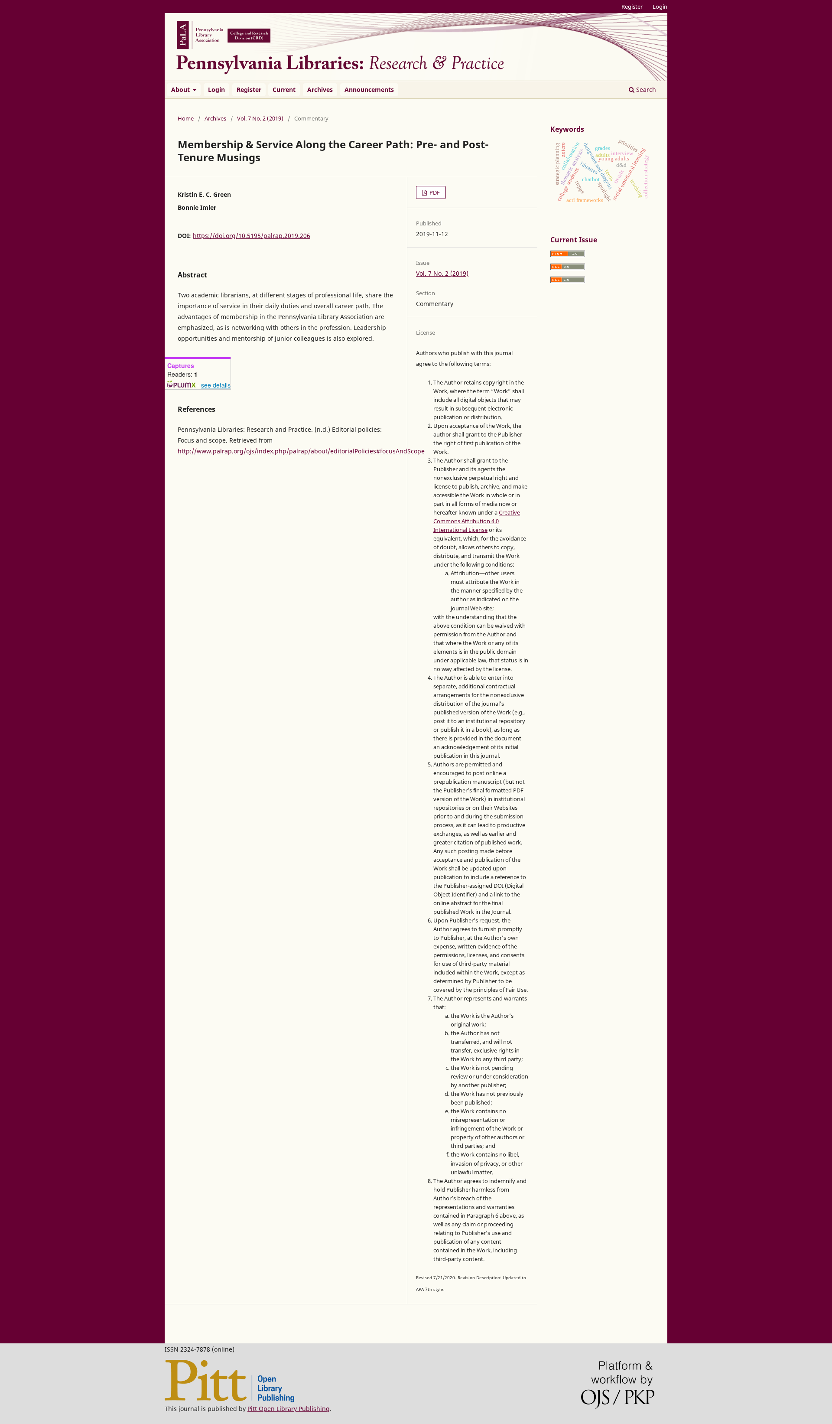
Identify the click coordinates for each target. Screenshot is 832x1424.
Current (284, 89)
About (181, 89)
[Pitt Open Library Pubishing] (229, 1400)
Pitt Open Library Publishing (288, 1408)
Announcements (369, 89)
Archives (320, 89)
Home (186, 118)
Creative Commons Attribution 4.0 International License (476, 521)
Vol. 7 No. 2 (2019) (260, 118)
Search (645, 89)
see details (216, 385)
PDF (434, 192)
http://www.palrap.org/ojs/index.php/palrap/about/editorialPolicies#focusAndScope (301, 451)
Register (249, 89)
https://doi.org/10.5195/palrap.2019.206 (251, 235)
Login (216, 89)
